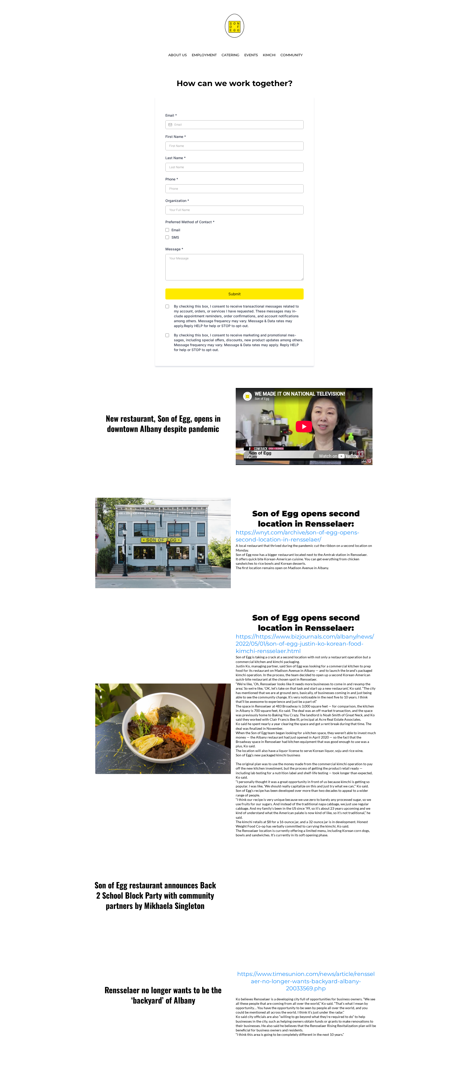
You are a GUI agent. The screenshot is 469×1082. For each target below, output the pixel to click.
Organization (177, 201)
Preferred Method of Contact (189, 222)
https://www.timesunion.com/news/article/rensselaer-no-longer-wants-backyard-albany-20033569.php (306, 981)
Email (171, 115)
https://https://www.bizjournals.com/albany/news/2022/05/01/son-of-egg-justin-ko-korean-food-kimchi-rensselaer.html (305, 644)
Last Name (175, 158)
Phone (171, 179)
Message (174, 249)
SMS (175, 237)
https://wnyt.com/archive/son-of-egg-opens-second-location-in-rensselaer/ (297, 536)
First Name (175, 136)
